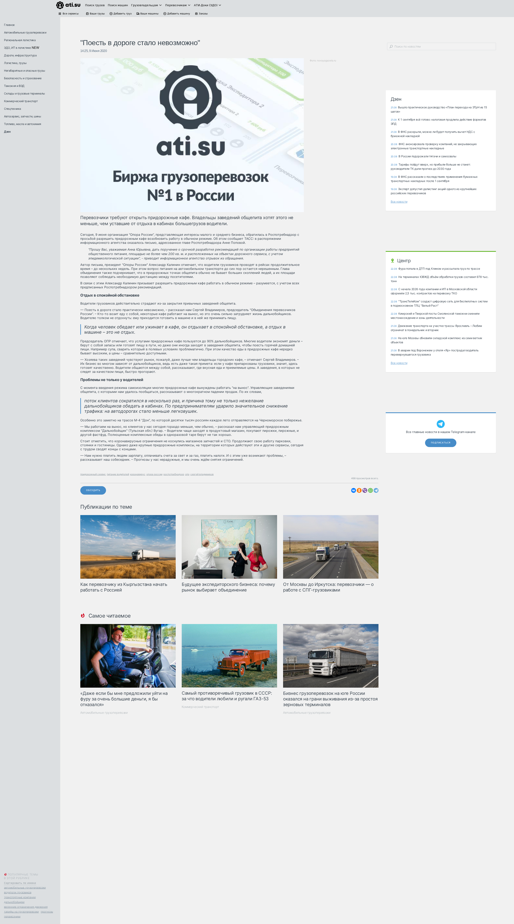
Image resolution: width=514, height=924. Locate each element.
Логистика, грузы (15, 63)
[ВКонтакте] (353, 490)
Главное (9, 24)
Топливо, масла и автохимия (22, 124)
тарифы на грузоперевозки (21, 911)
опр (187, 474)
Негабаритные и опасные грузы (24, 70)
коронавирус (137, 474)
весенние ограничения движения (26, 906)
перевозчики (12, 916)
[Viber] (364, 490)
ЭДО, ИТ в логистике (17, 47)
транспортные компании (20, 897)
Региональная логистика (20, 40)
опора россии (154, 474)
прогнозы (47, 911)
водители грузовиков (17, 892)
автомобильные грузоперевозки (25, 887)
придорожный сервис (93, 474)
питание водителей (118, 474)
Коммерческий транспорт (21, 101)
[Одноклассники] (359, 490)
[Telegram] (376, 490)
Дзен (7, 131)
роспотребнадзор (173, 474)
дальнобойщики (14, 902)
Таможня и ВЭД (14, 85)
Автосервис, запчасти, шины (22, 116)
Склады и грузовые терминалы (24, 93)
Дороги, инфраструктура (20, 55)
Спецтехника (12, 108)
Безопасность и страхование (22, 78)
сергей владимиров (202, 474)
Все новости (399, 201)
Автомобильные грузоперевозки (25, 32)
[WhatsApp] (370, 490)
